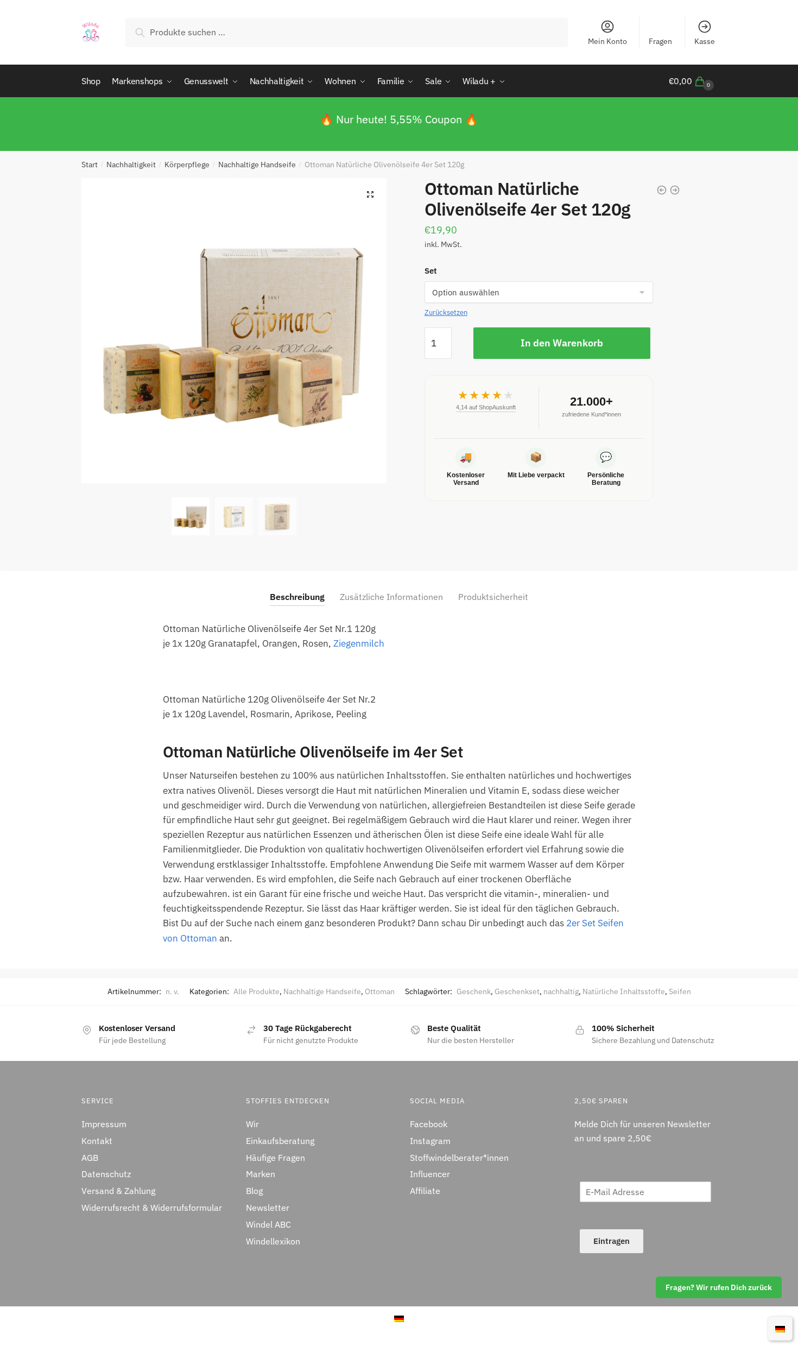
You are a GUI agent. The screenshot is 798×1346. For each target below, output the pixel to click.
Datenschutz (106, 1173)
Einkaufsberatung (280, 1140)
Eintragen (611, 1241)
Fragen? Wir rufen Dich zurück (719, 1287)
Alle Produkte (256, 991)
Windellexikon (273, 1241)
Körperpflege (187, 164)
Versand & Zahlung (118, 1190)
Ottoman (380, 991)
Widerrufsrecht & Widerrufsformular (151, 1207)
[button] (370, 194)
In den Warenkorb (562, 343)
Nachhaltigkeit (131, 164)
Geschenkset (517, 991)
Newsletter (267, 1207)
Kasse (704, 41)
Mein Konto (607, 41)
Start (89, 164)
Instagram (430, 1140)
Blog (254, 1190)
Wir (252, 1123)
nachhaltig (561, 991)
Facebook (428, 1123)
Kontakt (96, 1140)
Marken (260, 1173)
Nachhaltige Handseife (257, 164)
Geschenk (474, 991)
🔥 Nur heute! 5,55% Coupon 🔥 (399, 119)
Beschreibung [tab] (297, 596)
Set (431, 271)
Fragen (660, 41)
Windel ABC (268, 1224)
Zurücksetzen (446, 312)
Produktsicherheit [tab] (493, 596)
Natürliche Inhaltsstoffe (623, 991)
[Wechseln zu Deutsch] (780, 1328)
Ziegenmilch (358, 643)
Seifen (680, 991)
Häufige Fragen (275, 1157)
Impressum (103, 1123)
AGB (89, 1157)
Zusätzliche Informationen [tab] (391, 596)
